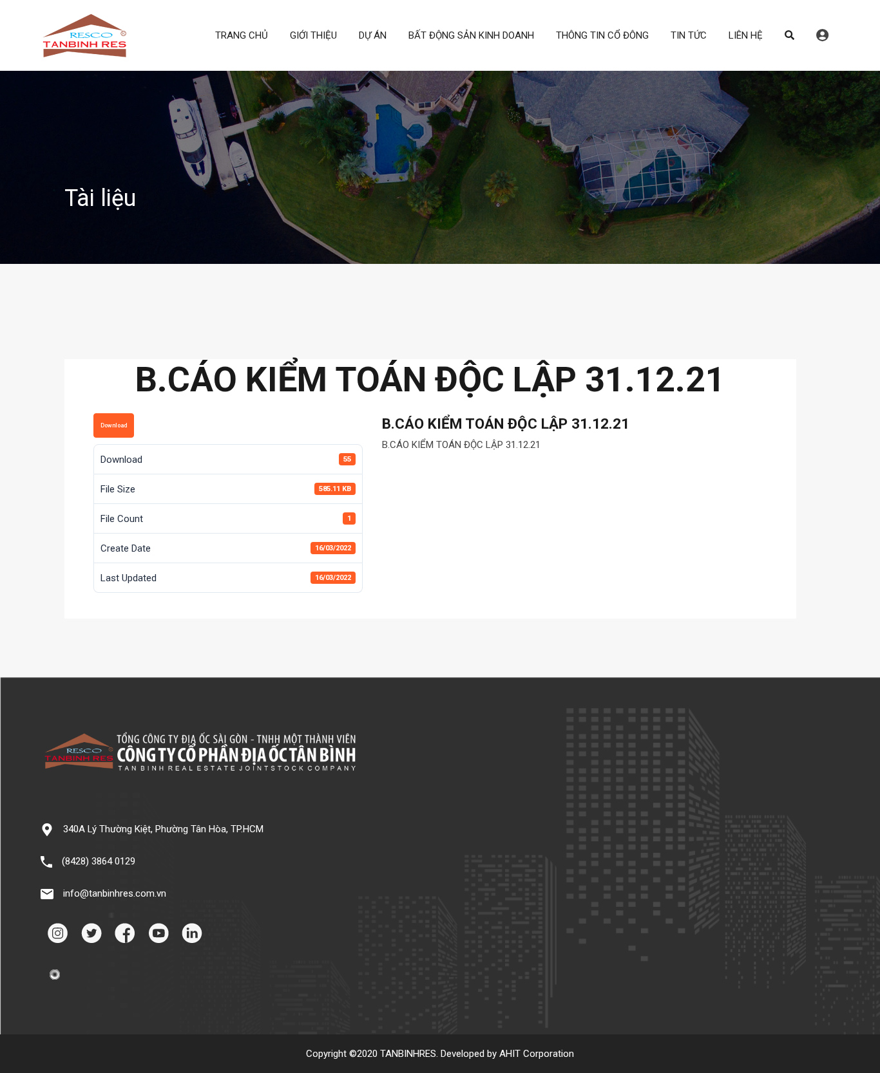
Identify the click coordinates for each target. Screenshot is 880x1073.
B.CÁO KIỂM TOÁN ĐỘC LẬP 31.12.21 (461, 445)
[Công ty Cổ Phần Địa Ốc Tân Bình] (84, 52)
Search (789, 35)
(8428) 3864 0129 (98, 861)
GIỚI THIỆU (313, 35)
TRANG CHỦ (241, 35)
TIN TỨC (689, 35)
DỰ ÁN (373, 35)
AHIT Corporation (536, 1053)
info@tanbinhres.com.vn (114, 893)
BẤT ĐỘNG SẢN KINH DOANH (471, 35)
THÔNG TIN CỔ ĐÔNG (602, 35)
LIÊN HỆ (746, 35)
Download (113, 425)
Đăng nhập (822, 35)
